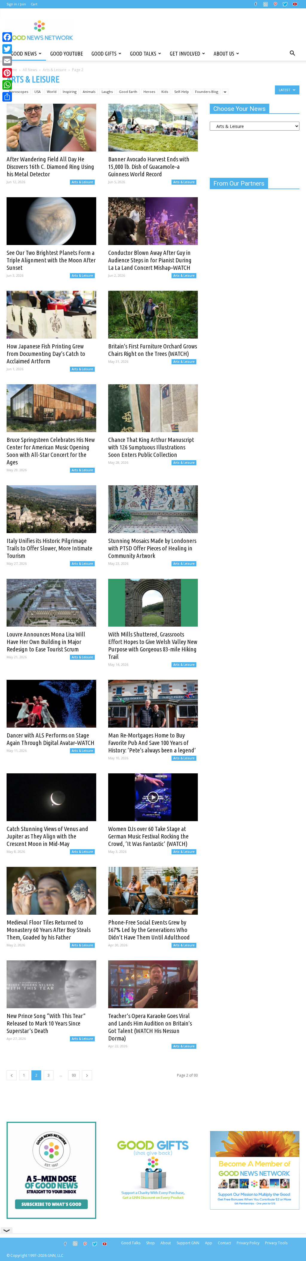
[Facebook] (255, 4)
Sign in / (13, 4)
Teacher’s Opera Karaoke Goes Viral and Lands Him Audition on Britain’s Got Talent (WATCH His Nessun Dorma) (150, 1027)
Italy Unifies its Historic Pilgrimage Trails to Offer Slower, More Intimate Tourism (49, 548)
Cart (34, 4)
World (51, 91)
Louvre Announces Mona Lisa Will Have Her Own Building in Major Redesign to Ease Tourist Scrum (46, 641)
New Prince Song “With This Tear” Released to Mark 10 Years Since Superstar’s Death (46, 1023)
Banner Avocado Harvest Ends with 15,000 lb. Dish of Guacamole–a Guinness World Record (148, 166)
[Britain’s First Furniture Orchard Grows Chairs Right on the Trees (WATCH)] (153, 315)
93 (74, 1075)
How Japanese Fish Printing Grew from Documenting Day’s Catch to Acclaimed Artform (46, 353)
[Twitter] (285, 4)
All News (30, 69)
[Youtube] (294, 4)
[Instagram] (265, 4)
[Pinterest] (275, 4)
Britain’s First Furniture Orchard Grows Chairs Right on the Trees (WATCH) (152, 349)
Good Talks (143, 53)
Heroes (149, 91)
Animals (89, 91)
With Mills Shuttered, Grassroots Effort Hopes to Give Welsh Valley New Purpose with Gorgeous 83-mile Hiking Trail (152, 645)
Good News (24, 53)
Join (23, 4)
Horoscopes (18, 91)
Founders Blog (206, 91)
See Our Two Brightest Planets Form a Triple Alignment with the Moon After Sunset (51, 260)
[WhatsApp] (7, 85)
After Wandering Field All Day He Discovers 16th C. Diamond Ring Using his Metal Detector (50, 166)
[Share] (7, 97)
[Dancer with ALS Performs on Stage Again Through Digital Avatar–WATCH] (51, 704)
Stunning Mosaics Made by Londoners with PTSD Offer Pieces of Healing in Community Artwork (152, 548)
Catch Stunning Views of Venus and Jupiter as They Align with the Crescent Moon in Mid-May (47, 836)
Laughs (107, 91)
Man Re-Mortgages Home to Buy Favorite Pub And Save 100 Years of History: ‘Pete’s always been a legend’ (152, 742)
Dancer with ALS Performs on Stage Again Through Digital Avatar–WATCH (50, 738)
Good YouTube (66, 53)
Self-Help (181, 91)
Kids (164, 91)
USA (37, 91)
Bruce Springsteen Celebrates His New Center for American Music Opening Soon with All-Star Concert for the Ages (51, 451)
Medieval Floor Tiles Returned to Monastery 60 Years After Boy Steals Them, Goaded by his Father (49, 930)
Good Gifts (104, 53)
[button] (292, 53)
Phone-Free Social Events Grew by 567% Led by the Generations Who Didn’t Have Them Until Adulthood (149, 930)
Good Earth (128, 91)
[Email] (7, 61)
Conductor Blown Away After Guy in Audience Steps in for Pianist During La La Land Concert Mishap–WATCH (150, 260)
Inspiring (69, 91)
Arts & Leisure (54, 69)
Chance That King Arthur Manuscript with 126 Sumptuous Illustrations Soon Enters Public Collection (151, 447)
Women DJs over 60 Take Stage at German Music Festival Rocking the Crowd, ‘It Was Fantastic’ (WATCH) (148, 836)
